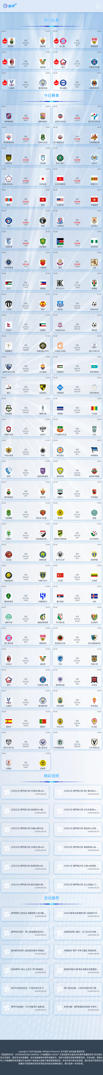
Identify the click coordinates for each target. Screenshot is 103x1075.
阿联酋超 (26, 350)
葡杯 (77, 726)
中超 (77, 225)
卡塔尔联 (26, 412)
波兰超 (77, 621)
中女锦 (77, 141)
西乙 (77, 705)
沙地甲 (25, 433)
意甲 (25, 66)
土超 (77, 642)
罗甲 (77, 559)
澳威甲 (25, 120)
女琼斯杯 (26, 183)
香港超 (77, 266)
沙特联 (25, 579)
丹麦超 (77, 517)
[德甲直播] (10, 8)
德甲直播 (72, 1052)
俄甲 (77, 433)
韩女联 (77, 120)
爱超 (77, 684)
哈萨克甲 (77, 308)
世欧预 (77, 579)
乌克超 (77, 287)
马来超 (25, 225)
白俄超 (25, 538)
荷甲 (25, 621)
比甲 (77, 663)
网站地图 (37, 1052)
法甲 (77, 66)
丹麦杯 (25, 767)
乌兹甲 (77, 350)
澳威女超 (26, 746)
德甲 (77, 45)
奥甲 (77, 538)
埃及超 (25, 371)
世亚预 (25, 287)
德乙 (77, 454)
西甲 (25, 45)
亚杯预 (77, 183)
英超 (25, 87)
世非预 (77, 246)
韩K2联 (25, 162)
